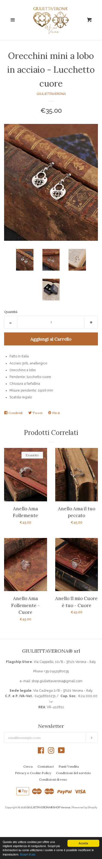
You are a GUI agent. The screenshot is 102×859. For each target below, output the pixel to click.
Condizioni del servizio (73, 773)
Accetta (83, 843)
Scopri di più (27, 854)
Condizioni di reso (53, 779)
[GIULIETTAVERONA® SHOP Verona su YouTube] (61, 752)
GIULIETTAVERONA (51, 94)
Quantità (10, 312)
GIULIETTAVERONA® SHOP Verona (48, 807)
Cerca (28, 766)
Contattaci (46, 766)
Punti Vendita (68, 766)
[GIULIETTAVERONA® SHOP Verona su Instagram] (51, 752)
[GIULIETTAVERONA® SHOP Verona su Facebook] (41, 752)
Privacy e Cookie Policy (33, 773)
